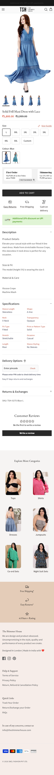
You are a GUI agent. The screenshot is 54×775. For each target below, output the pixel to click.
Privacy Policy (9, 680)
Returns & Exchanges (15, 392)
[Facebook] (4, 658)
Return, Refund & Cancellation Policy (20, 685)
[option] (27, 53)
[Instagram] (9, 658)
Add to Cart (27, 192)
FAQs (4, 712)
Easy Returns (10, 206)
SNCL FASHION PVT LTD (18, 761)
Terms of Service (10, 675)
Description (9, 232)
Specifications (10, 304)
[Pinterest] (14, 658)
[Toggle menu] (3, 9)
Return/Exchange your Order (16, 707)
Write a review (27, 433)
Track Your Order (10, 702)
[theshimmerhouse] (27, 9)
